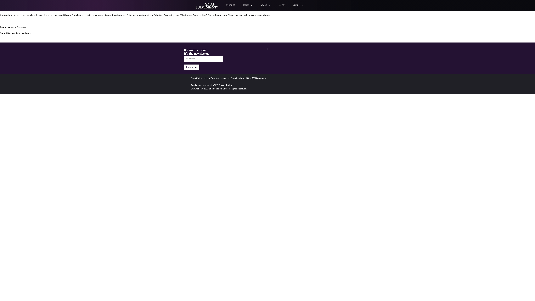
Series (246, 5)
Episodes (230, 5)
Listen (282, 5)
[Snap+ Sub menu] (302, 5)
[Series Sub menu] (252, 5)
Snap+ (296, 5)
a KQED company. (258, 78)
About (264, 5)
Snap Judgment (199, 78)
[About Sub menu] (270, 5)
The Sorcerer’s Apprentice (193, 15)
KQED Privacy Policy (222, 85)
